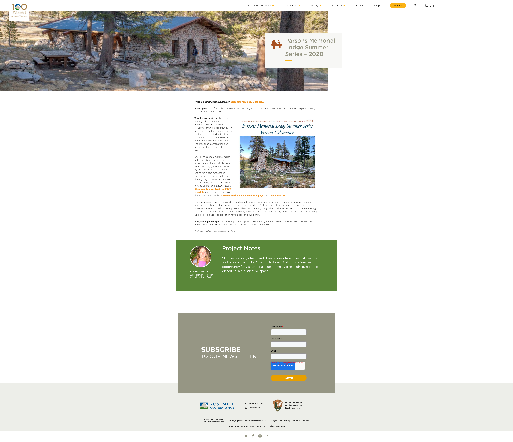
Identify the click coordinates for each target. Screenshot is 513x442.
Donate (398, 6)
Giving (314, 6)
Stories (359, 6)
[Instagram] (260, 435)
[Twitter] (246, 435)
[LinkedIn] (267, 435)
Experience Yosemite (259, 6)
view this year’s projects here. (247, 102)
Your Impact (291, 6)
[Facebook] (253, 435)
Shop (377, 6)
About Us (337, 6)
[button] (415, 5)
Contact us (254, 408)
